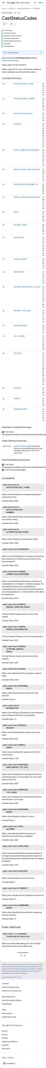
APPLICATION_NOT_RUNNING (24, 99)
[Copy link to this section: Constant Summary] (24, 78)
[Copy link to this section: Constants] (17, 478)
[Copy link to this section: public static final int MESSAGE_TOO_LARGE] (19, 792)
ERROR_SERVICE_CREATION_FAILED (27, 169)
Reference (37, 8)
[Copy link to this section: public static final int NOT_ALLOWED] (17, 829)
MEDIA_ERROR (19, 272)
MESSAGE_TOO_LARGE (22, 311)
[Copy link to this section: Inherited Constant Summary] (33, 427)
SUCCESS (17, 388)
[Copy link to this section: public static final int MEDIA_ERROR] (14, 747)
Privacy (11, 1058)
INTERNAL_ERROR (20, 225)
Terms (4, 1058)
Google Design (7, 1004)
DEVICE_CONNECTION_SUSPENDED (26, 150)
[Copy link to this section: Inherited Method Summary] (32, 460)
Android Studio (7, 1013)
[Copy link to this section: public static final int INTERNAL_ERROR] (14, 688)
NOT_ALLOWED (19, 336)
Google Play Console (9, 1017)
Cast (20, 69)
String (9, 446)
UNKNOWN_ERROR (20, 409)
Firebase (5, 1038)
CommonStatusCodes (10, 60)
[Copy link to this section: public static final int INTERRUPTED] (20, 708)
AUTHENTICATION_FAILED (23, 113)
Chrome (4, 1034)
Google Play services (24, 8)
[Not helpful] (19, 13)
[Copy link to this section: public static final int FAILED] (27, 669)
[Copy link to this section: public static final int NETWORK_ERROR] (14, 812)
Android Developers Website (12, 1000)
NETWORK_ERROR (20, 325)
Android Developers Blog (10, 987)
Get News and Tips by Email (11, 991)
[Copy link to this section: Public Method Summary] (29, 441)
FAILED (16, 212)
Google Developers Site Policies (17, 971)
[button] (23, 52)
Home (4, 8)
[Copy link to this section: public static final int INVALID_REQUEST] (16, 728)
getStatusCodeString (21, 446)
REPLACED (18, 353)
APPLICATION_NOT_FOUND (23, 84)
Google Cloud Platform (10, 1041)
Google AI (5, 1045)
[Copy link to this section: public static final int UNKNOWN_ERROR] (14, 908)
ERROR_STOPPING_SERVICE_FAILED (27, 197)
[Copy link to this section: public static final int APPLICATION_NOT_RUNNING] (16, 512)
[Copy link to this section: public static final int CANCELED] (8, 552)
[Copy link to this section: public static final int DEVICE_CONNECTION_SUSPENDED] (8, 577)
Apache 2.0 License (28, 969)
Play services (22, 2)
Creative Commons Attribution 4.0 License (21, 966)
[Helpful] (15, 13)
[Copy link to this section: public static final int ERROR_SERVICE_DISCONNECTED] (8, 632)
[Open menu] (3, 2)
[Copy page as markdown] (11, 24)
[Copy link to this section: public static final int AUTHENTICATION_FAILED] (8, 534)
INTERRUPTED (19, 238)
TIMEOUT (17, 399)
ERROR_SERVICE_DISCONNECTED (26, 184)
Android (4, 1031)
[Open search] (35, 2)
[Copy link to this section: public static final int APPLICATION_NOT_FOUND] (8, 490)
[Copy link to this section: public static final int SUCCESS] (8, 873)
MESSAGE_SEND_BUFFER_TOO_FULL (27, 287)
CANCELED (18, 124)
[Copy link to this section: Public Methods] (23, 927)
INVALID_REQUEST (20, 259)
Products (11, 8)
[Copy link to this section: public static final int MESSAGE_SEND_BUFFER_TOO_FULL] (8, 770)
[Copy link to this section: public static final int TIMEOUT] (8, 891)
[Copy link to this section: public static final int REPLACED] (8, 849)
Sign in (40, 3)
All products (6, 1049)
